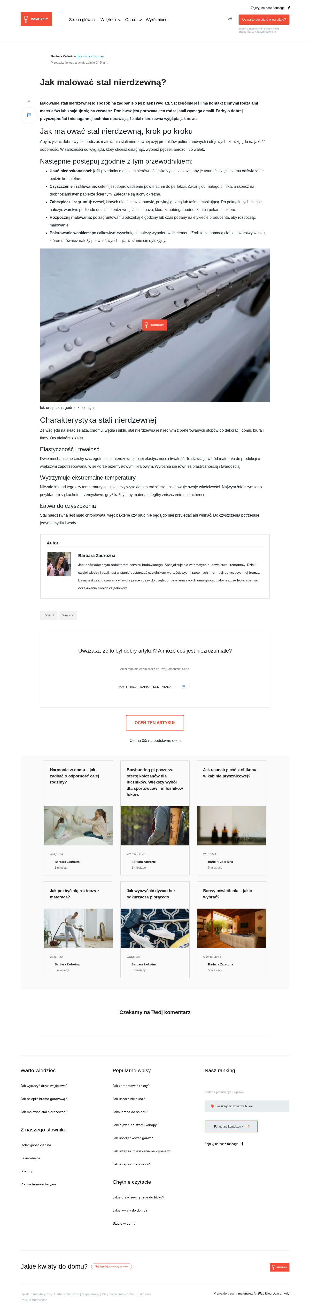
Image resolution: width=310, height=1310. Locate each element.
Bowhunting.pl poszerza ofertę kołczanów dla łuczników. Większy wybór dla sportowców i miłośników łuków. (155, 782)
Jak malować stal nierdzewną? (44, 1112)
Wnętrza (108, 19)
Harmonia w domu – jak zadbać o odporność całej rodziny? (74, 776)
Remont (49, 615)
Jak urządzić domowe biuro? (234, 1106)
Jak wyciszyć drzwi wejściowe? (44, 1086)
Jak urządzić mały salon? (132, 1164)
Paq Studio (136, 1294)
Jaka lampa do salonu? (130, 1112)
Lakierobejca (30, 1158)
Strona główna (82, 19)
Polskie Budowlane (34, 1300)
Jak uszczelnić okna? (129, 1099)
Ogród (130, 19)
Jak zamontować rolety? (131, 1086)
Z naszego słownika (44, 1129)
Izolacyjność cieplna (36, 1145)
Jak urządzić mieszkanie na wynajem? (142, 1151)
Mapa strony (90, 1294)
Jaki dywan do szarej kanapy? (136, 1125)
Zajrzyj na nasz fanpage (268, 8)
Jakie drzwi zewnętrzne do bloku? (138, 1197)
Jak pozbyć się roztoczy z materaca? (75, 893)
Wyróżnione (156, 19)
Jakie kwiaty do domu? (130, 1210)
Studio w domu (124, 1223)
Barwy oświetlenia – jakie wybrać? (227, 893)
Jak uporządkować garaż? (133, 1138)
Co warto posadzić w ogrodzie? (264, 19)
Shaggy (26, 1171)
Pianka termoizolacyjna (38, 1184)
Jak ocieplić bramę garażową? (44, 1099)
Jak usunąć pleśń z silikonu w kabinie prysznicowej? (229, 773)
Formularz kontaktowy (229, 1126)
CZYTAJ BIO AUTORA (91, 56)
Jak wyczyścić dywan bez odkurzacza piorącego (151, 893)
